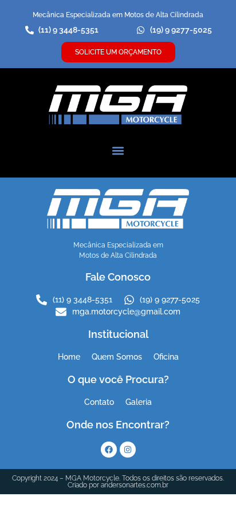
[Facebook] (109, 450)
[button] (118, 150)
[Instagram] (128, 450)
